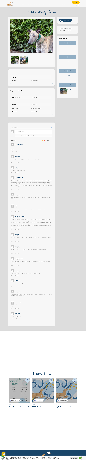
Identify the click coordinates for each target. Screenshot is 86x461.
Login (50, 127)
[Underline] (19, 135)
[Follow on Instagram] (78, 5)
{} (31, 135)
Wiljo (68, 48)
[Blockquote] (26, 135)
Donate (76, 2)
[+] (33, 135)
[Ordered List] (23, 135)
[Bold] (16, 135)
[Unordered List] (25, 135)
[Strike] (21, 135)
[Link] (30, 135)
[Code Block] (28, 135)
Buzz (68, 75)
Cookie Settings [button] (74, 458)
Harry (69, 62)
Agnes (69, 89)
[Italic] (18, 135)
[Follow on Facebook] (76, 5)
